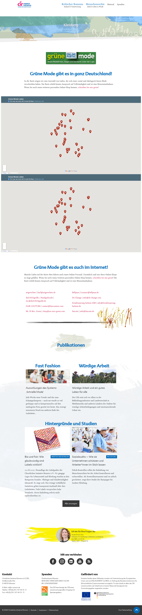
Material (110, 4)
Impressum (43, 610)
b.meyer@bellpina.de (90, 292)
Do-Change (76, 298)
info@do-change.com (92, 298)
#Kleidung (111, 457)
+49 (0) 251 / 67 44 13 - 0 (17, 590)
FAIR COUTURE (33, 306)
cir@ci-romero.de (14, 587)
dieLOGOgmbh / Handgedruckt (39, 298)
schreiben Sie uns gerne (88, 87)
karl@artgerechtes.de (46, 292)
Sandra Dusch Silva (77, 534)
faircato (75, 311)
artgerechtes (31, 292)
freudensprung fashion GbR (84, 303)
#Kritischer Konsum (60, 457)
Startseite (21, 11)
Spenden (120, 4)
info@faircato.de (87, 311)
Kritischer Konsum (72, 5)
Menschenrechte (95, 5)
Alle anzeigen (71, 503)
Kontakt (34, 610)
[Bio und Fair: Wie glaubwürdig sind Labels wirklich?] (47, 439)
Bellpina (75, 292)
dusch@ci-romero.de (78, 539)
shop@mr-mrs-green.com (54, 311)
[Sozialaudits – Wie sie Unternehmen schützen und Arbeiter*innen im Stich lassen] (94, 439)
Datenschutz (53, 610)
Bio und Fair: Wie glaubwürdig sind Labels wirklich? (34, 460)
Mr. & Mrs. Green (33, 311)
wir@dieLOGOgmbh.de (36, 301)
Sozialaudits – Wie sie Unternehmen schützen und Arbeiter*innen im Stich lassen (89, 460)
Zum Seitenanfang (125, 610)
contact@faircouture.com (52, 306)
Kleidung (40, 11)
